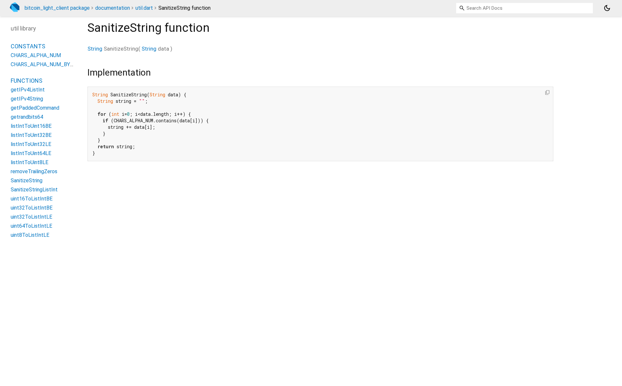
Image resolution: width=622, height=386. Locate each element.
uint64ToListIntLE (31, 226)
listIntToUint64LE (31, 153)
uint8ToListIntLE (30, 235)
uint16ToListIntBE (31, 199)
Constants (28, 46)
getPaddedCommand (35, 108)
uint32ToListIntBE (31, 208)
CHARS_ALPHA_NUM (36, 55)
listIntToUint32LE (31, 144)
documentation (112, 8)
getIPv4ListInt (28, 90)
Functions (26, 80)
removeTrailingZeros (34, 171)
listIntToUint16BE (31, 126)
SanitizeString (26, 180)
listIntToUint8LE (29, 162)
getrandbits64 (27, 117)
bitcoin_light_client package (57, 8)
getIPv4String (27, 99)
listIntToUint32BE (31, 135)
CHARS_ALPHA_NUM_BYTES (45, 64)
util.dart (144, 8)
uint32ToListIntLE (31, 217)
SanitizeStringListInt (34, 190)
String (94, 48)
